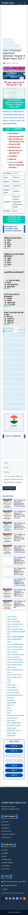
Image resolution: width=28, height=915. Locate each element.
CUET (9, 683)
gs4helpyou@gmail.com (10, 886)
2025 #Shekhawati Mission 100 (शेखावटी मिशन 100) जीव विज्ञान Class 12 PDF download (19, 572)
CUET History (12, 688)
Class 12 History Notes (15, 650)
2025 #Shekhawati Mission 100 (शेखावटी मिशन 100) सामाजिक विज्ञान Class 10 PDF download (19, 549)
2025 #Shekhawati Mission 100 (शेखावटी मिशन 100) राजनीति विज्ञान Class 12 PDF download (19, 582)
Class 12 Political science (15, 655)
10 (14, 756)
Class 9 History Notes (14, 665)
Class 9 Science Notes (14, 675)
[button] (20, 3)
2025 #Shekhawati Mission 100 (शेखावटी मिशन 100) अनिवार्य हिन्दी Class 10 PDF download (19, 526)
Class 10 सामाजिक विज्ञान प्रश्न (15, 644)
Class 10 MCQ (12, 617)
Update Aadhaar (8, 863)
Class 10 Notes (12, 619)
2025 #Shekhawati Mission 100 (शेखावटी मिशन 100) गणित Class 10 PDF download (19, 538)
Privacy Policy (7, 831)
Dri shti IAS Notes (13, 693)
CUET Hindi (11, 685)
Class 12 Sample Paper (15, 660)
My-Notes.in (17, 912)
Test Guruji (6, 869)
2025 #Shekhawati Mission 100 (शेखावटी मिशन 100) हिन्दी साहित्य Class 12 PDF (19, 605)
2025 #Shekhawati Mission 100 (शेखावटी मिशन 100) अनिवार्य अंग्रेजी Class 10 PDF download (19, 503)
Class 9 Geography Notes (15, 662)
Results (9, 710)
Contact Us (6, 825)
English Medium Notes (15, 695)
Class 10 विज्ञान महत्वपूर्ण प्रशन (15, 637)
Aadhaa (5, 853)
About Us (5, 822)
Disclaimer (6, 828)
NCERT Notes (7, 3)
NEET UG (10, 705)
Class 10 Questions (13, 622)
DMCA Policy (7, 838)
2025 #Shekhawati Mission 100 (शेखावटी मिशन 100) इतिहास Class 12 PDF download (19, 593)
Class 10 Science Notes (15, 629)
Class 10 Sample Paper (15, 624)
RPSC (9, 713)
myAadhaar (6, 866)
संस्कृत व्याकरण (11, 736)
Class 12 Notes (12, 652)
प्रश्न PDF (11, 163)
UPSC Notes (11, 721)
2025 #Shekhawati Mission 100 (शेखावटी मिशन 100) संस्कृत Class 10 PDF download (19, 515)
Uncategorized (12, 718)
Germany (10, 698)
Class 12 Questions (13, 657)
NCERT (8, 63)
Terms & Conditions (8, 834)
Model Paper (11, 703)
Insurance (10, 700)
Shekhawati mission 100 (15, 716)
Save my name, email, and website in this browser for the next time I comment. (13, 479)
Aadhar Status (7, 860)
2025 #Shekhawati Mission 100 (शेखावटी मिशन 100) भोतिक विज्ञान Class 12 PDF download (19, 561)
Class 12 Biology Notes (15, 647)
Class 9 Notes (11, 667)
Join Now (21, 90)
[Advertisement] (14, 24)
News (9, 708)
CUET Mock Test (12, 690)
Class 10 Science (12, 627)
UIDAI (5, 856)
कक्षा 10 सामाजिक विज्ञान (13, 723)
